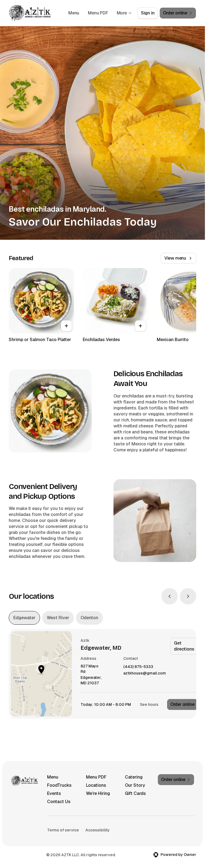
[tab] (24, 618)
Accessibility (97, 830)
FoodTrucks (59, 785)
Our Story (135, 785)
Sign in (148, 13)
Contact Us (58, 801)
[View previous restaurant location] (169, 596)
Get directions (184, 646)
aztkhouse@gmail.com (144, 673)
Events (54, 793)
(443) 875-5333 (138, 666)
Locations (96, 785)
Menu (73, 13)
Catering (134, 777)
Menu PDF (98, 13)
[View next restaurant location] (188, 596)
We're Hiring (98, 793)
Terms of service (63, 830)
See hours (149, 704)
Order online (182, 704)
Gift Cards (135, 793)
